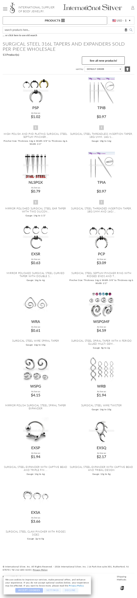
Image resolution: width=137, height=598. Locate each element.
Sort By (79, 69)
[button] (121, 21)
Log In (132, 8)
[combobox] (68, 29)
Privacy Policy (76, 585)
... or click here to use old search (20, 35)
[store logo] (14, 8)
